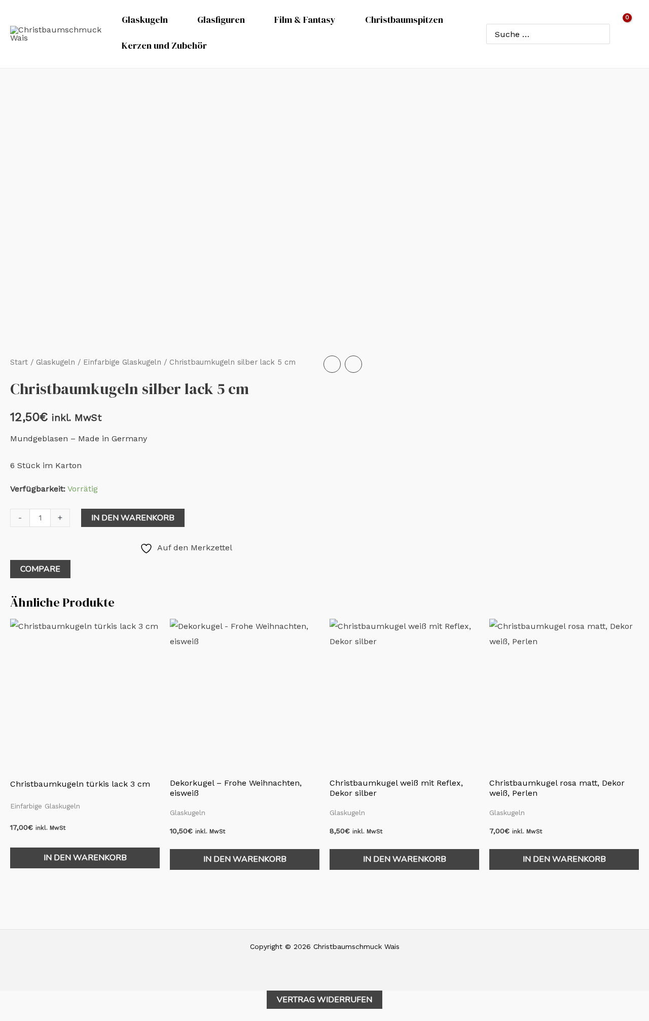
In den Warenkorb (132, 517)
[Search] (600, 34)
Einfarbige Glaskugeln (122, 362)
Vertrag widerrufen (324, 999)
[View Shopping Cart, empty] (629, 34)
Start (19, 362)
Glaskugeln (55, 362)
